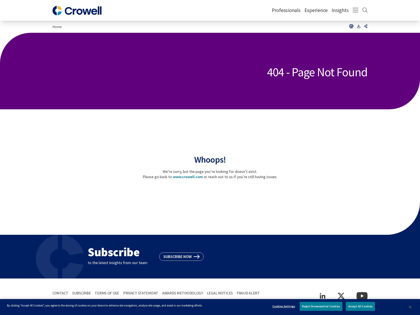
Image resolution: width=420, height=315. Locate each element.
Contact (60, 293)
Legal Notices (220, 293)
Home (57, 26)
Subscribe (81, 293)
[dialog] (210, 307)
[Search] (365, 10)
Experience (316, 10)
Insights (340, 10)
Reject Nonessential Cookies (321, 306)
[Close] (410, 307)
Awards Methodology (182, 293)
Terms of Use (107, 293)
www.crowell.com (188, 176)
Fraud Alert (248, 293)
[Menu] (356, 10)
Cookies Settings (283, 306)
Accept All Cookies (360, 306)
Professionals (286, 10)
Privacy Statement (140, 293)
